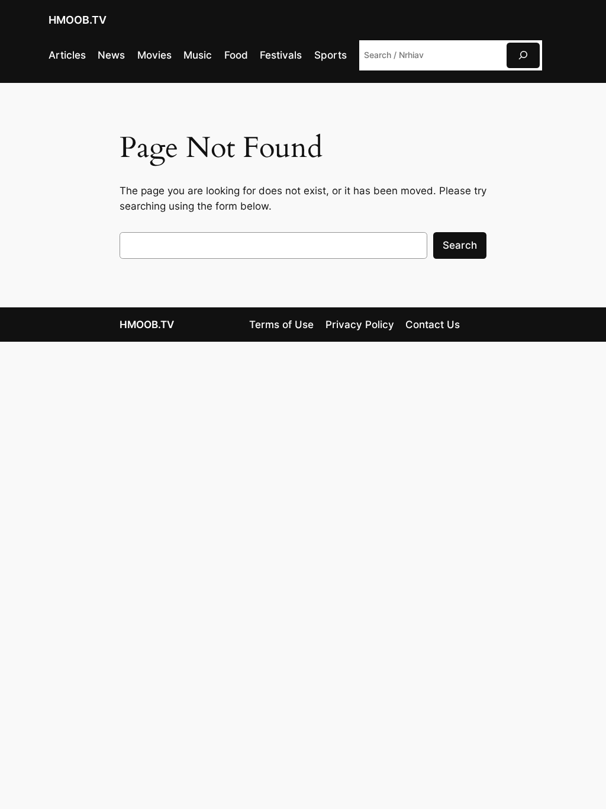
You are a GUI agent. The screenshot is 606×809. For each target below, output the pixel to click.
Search (460, 245)
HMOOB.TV (78, 20)
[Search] (523, 55)
